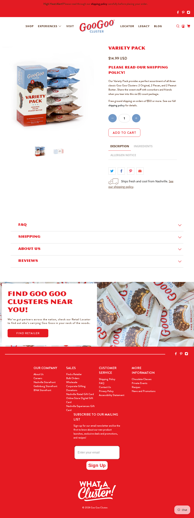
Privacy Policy (106, 391)
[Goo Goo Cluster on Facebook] (178, 13)
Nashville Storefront (45, 382)
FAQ (22, 225)
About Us (39, 374)
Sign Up (97, 465)
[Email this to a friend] (140, 171)
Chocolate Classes (142, 379)
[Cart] (188, 26)
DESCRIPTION (119, 146)
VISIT (70, 26)
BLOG (158, 26)
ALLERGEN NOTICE (123, 155)
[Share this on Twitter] (112, 171)
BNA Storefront (42, 390)
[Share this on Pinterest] (130, 171)
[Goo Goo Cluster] (97, 26)
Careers (38, 378)
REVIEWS (28, 261)
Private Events (139, 383)
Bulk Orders (72, 378)
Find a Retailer (74, 374)
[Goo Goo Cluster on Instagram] (189, 13)
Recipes (136, 387)
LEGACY (144, 26)
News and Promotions (144, 391)
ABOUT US (29, 249)
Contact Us (105, 387)
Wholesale (71, 382)
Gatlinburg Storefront (45, 386)
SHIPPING (29, 237)
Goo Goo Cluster (99, 507)
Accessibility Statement (111, 395)
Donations (71, 390)
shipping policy (99, 4)
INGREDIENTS (143, 146)
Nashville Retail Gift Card (80, 394)
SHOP (30, 26)
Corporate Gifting (76, 386)
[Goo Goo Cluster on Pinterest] (184, 13)
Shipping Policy (107, 379)
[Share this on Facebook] (121, 171)
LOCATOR (127, 26)
